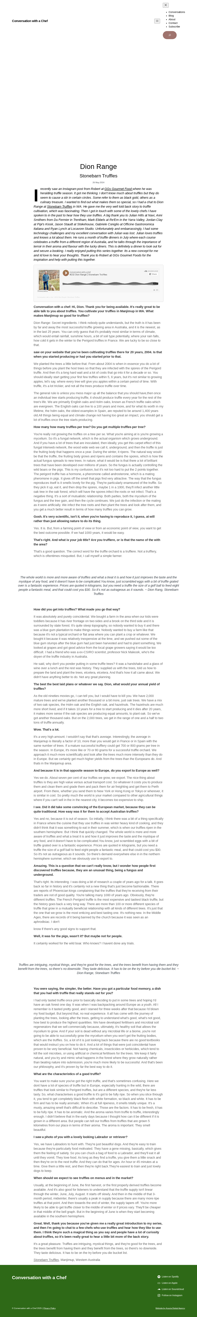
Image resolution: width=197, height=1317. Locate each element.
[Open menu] (157, 21)
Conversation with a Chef (30, 21)
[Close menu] (166, 5)
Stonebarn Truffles (59, 206)
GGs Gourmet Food (118, 189)
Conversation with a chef (45, 297)
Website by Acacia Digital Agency (170, 1308)
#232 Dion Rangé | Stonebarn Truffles (67, 297)
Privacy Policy (49, 1308)
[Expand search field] (170, 35)
